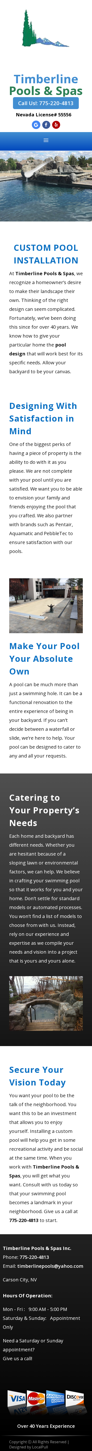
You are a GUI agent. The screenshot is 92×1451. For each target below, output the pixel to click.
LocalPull (40, 1447)
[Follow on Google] (36, 125)
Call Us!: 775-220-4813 (46, 103)
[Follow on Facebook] (46, 125)
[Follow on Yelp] (56, 125)
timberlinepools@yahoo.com (50, 1266)
